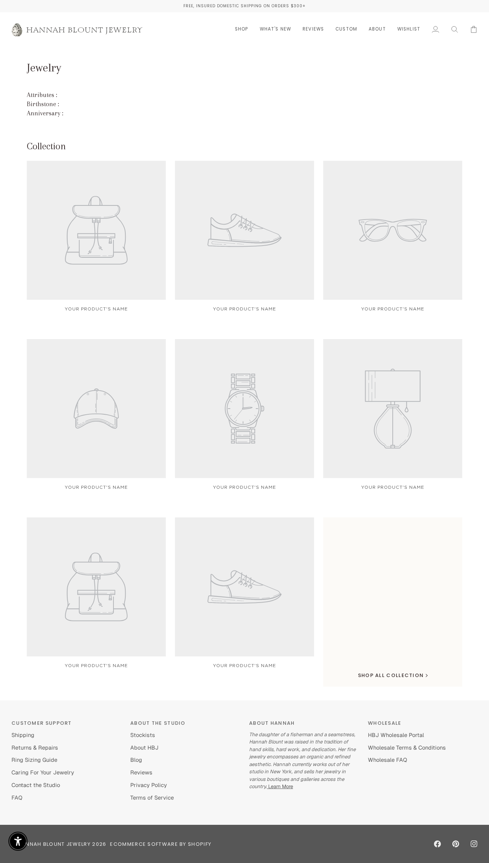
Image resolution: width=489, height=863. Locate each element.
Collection (46, 146)
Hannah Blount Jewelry (54, 844)
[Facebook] (437, 843)
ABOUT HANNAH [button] (272, 723)
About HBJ (144, 747)
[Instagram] (474, 843)
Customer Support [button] (41, 723)
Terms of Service (152, 797)
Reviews (141, 772)
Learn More (280, 786)
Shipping (22, 735)
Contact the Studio (35, 785)
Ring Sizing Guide (34, 759)
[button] (241, 29)
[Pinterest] (455, 843)
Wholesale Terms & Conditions (407, 747)
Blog (136, 759)
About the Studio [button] (158, 723)
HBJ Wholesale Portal (396, 735)
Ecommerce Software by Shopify (160, 844)
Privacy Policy (148, 785)
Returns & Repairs (34, 747)
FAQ (17, 797)
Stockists (142, 735)
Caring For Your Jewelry (42, 772)
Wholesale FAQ (387, 759)
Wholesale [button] (385, 723)
